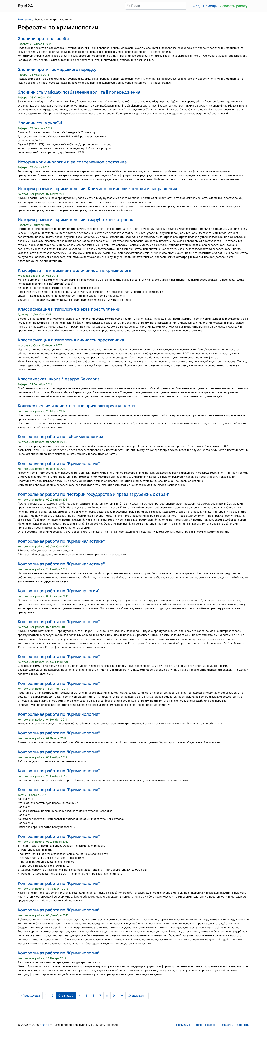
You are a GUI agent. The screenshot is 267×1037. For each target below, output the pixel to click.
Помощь (210, 6)
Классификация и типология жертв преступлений (69, 309)
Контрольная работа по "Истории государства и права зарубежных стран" (94, 494)
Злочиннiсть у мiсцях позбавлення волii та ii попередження (79, 92)
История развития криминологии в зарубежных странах (75, 219)
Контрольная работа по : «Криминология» (60, 436)
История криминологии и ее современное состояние (72, 161)
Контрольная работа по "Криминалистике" (61, 541)
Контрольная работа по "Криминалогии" (59, 590)
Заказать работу (234, 6)
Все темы (24, 19)
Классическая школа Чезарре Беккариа (59, 379)
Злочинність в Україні (40, 123)
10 (121, 995)
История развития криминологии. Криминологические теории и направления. (98, 188)
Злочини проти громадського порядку (57, 69)
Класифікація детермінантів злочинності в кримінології (74, 270)
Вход (195, 6)
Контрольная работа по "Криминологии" (59, 463)
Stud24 (44, 1024)
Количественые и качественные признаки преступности (76, 405)
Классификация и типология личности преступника (71, 340)
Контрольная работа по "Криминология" (59, 910)
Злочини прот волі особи (43, 38)
